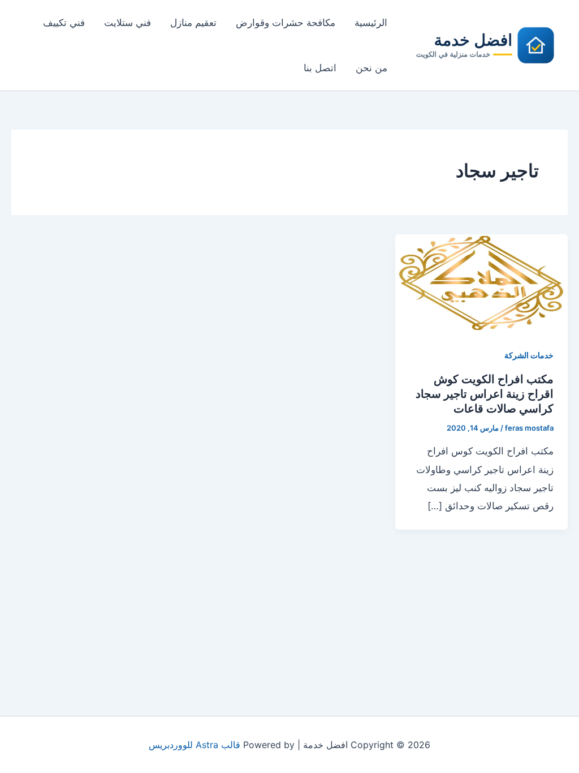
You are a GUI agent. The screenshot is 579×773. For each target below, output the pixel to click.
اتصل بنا (320, 68)
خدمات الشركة (529, 355)
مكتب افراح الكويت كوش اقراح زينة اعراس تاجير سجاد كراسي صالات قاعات (485, 393)
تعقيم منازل (193, 22)
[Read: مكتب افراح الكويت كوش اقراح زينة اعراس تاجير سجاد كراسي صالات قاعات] (481, 281)
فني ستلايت (127, 22)
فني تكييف (64, 22)
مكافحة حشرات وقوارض (285, 22)
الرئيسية (371, 22)
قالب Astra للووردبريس (194, 744)
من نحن (371, 68)
